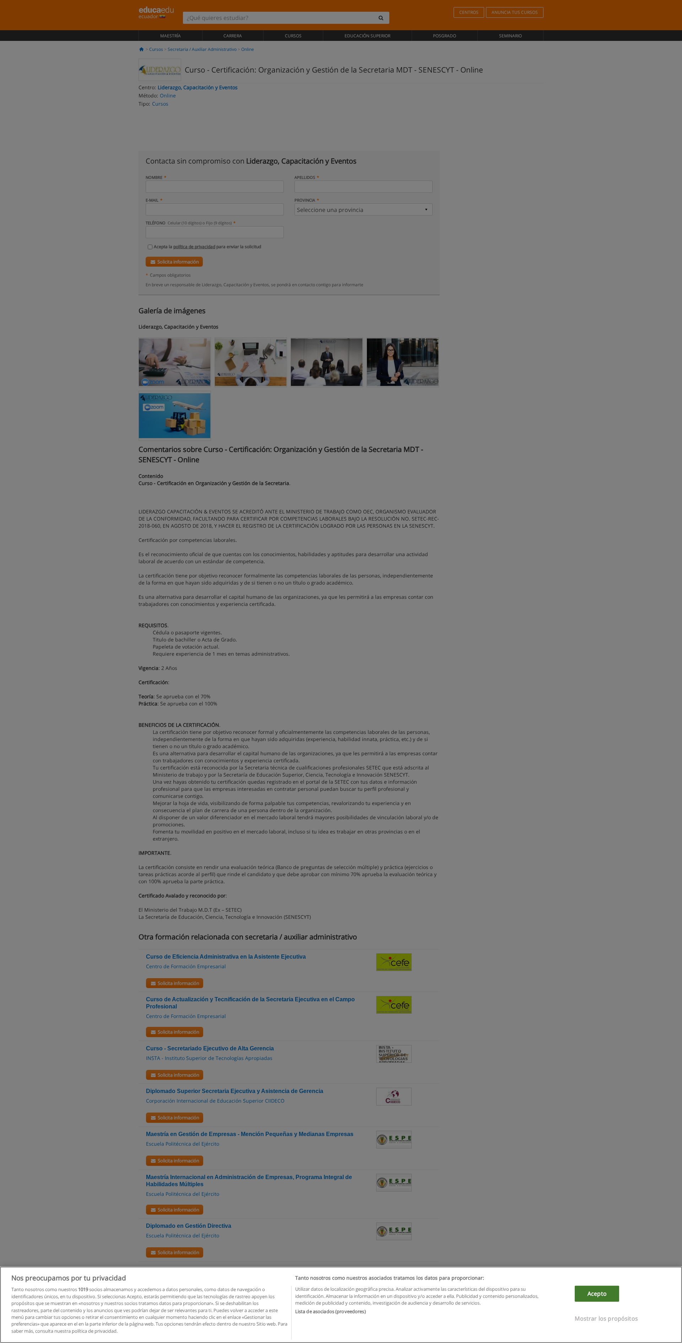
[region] (341, 1305)
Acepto (597, 1293)
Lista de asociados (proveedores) (330, 1312)
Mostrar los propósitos (606, 1318)
